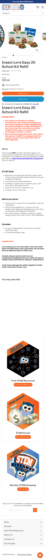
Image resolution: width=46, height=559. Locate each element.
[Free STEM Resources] (23, 358)
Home (4, 57)
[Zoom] (37, 50)
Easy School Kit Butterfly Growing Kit (28, 158)
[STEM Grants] (23, 411)
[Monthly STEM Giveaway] (23, 463)
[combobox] (23, 13)
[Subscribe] (35, 510)
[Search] (42, 13)
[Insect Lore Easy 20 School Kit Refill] (14, 299)
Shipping (5, 89)
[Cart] (37, 7)
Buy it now (23, 99)
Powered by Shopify (24, 554)
